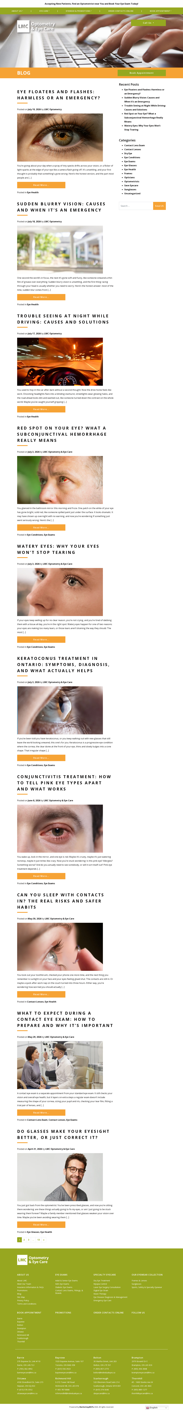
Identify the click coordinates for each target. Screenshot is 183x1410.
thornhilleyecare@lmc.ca (142, 1393)
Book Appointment (160, 11)
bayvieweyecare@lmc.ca (65, 1372)
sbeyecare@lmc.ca (102, 1393)
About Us (17, 11)
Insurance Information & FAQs (30, 1287)
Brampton (21, 1328)
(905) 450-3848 (140, 1369)
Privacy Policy (23, 1300)
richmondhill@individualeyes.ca (68, 1393)
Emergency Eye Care (102, 1300)
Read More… (41, 185)
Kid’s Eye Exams (62, 1284)
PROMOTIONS (63, 1312)
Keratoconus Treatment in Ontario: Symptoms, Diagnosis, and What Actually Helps (63, 664)
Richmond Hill (23, 1335)
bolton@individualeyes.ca (104, 1372)
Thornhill (21, 1341)
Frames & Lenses (139, 1280)
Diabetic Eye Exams (63, 1287)
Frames (128, 173)
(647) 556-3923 (64, 1369)
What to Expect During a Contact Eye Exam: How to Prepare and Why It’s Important (65, 1019)
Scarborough (22, 1338)
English (153, 1408)
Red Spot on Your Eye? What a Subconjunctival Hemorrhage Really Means (62, 434)
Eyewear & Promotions (78, 11)
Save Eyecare (131, 185)
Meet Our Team (24, 1284)
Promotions (22, 1290)
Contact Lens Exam (37, 1119)
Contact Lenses (35, 1001)
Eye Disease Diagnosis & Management (110, 1297)
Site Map (21, 1297)
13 (38, 1239)
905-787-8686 (63, 1389)
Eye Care (44, 11)
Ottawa (20, 1331)
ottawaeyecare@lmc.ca (27, 1393)
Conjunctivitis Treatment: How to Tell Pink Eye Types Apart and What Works (64, 783)
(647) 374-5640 (102, 1389)
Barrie (19, 1318)
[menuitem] (17, 11)
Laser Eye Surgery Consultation (107, 1287)
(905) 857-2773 (102, 1369)
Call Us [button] (147, 22)
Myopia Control (100, 1284)
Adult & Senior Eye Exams (66, 1280)
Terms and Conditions (26, 1304)
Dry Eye (128, 153)
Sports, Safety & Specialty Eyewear (147, 1287)
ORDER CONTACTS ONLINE (109, 1312)
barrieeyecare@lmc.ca (26, 1372)
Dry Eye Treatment (102, 1280)
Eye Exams (49, 534)
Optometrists (131, 181)
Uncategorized (132, 193)
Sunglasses (130, 189)
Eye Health (33, 192)
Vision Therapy (100, 1293)
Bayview (20, 1321)
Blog (19, 1293)
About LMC (22, 1280)
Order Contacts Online (120, 11)
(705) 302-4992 (25, 1369)
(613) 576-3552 (25, 1389)
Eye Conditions (35, 534)
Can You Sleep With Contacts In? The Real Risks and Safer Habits (60, 901)
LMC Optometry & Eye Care (57, 451)
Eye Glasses (33, 1232)
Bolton (20, 1325)
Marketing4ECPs (86, 1407)
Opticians (129, 177)
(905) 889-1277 (140, 1389)
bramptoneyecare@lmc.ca (143, 1372)
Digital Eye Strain (101, 1290)
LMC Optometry (53, 109)
